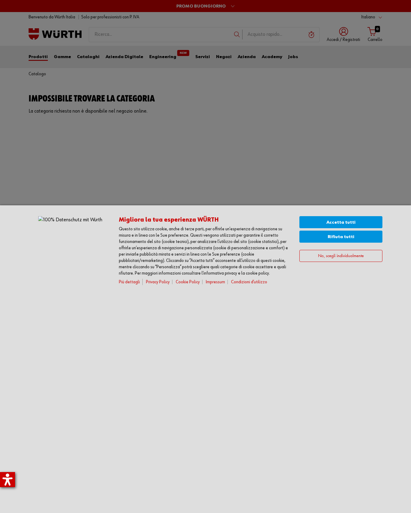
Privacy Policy (158, 282)
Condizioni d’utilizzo (249, 282)
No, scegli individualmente (341, 255)
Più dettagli (129, 282)
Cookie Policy (188, 282)
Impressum (215, 282)
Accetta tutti (341, 222)
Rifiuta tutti (341, 237)
